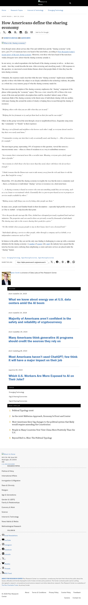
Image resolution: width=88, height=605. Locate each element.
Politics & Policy (8, 471)
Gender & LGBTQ (8, 499)
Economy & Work (8, 507)
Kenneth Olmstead (10, 38)
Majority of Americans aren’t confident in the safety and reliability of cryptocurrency (40, 320)
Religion (5, 490)
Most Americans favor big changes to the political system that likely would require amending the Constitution (43, 423)
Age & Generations (9, 495)
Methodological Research (11, 526)
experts (39, 244)
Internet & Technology (10, 517)
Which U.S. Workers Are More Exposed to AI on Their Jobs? (41, 377)
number (32, 244)
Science (5, 512)
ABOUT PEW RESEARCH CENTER (12, 579)
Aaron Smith (25, 38)
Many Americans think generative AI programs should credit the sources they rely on (41, 339)
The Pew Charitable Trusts (10, 585)
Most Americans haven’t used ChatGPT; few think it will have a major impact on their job (43, 358)
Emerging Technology (13, 258)
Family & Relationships (10, 502)
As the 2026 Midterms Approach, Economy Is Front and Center (41, 416)
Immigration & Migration (11, 480)
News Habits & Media (10, 521)
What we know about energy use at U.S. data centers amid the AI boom (40, 301)
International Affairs (9, 476)
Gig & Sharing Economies (29, 258)
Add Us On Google (42, 32)
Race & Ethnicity (8, 485)
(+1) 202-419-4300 (8, 464)
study (48, 244)
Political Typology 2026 (23, 410)
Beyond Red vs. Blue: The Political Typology (32, 438)
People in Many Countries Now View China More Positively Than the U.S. (43, 431)
